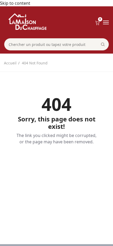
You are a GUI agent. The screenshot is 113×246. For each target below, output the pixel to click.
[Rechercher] (103, 44)
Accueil (10, 62)
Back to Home (56, 160)
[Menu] (106, 22)
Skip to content (15, 3)
